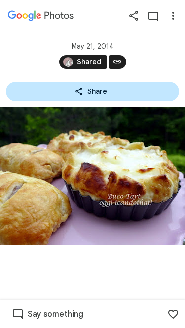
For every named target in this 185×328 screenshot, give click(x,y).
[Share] (134, 16)
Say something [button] (55, 314)
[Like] (173, 314)
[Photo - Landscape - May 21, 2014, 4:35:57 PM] (92, 176)
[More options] (173, 16)
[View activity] (153, 16)
